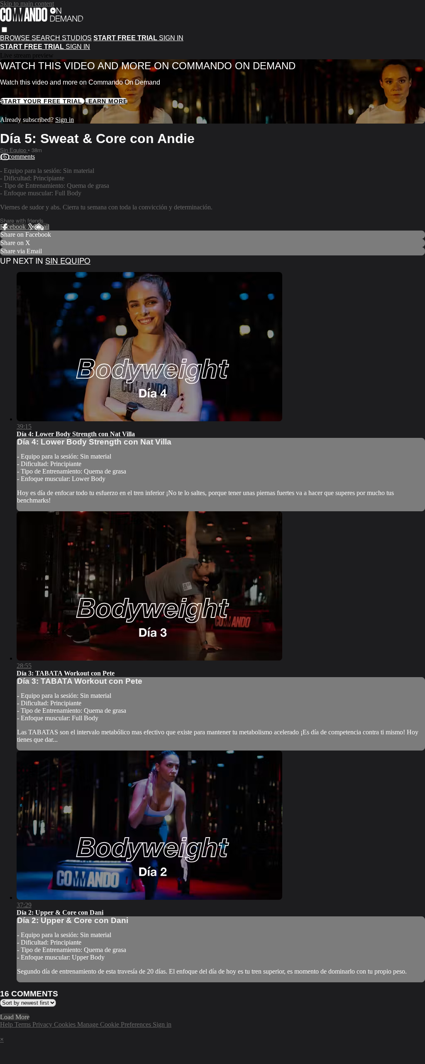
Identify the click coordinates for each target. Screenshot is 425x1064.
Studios (77, 37)
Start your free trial (42, 101)
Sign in (171, 37)
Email (41, 226)
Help (7, 1024)
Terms (23, 1024)
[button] (4, 29)
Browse (16, 37)
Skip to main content (27, 3)
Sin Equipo (14, 150)
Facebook (13, 226)
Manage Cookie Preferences (115, 1024)
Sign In (78, 46)
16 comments (17, 156)
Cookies (65, 1024)
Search (47, 37)
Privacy (43, 1024)
